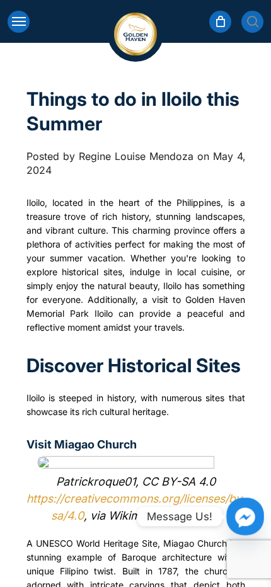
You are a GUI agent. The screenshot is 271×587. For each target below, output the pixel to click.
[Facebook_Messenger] (245, 516)
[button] (19, 22)
